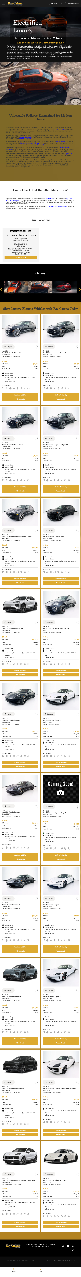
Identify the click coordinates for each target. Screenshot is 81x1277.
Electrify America (42, 145)
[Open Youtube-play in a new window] (73, 1246)
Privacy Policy (31, 1244)
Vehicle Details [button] (20, 399)
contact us (49, 198)
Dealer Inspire (73, 1262)
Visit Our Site (20, 257)
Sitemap (52, 1244)
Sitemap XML (36, 1246)
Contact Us (43, 1244)
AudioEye (45, 1246)
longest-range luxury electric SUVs (31, 143)
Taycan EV (68, 154)
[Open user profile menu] (67, 1270)
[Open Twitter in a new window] (63, 1246)
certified (51, 206)
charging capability (26, 137)
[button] (20, 395)
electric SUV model (25, 139)
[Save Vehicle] (36, 347)
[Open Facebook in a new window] (68, 1246)
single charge (60, 141)
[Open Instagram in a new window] (73, 1250)
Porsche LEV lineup (59, 129)
